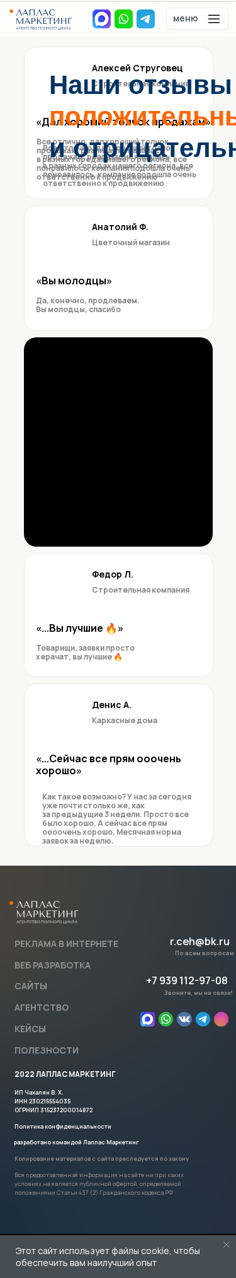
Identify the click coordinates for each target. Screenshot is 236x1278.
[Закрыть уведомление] (226, 1244)
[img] (166, 1019)
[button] (197, 19)
